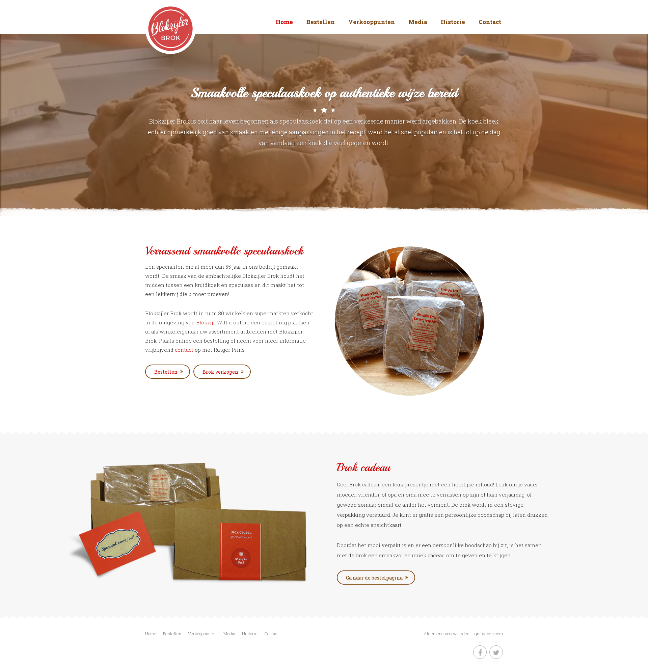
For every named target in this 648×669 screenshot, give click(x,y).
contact (185, 349)
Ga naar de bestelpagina (374, 577)
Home (284, 22)
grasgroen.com (489, 634)
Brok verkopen (220, 372)
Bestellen (320, 22)
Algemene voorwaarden (446, 634)
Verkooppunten (371, 22)
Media (417, 22)
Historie (453, 22)
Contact (490, 22)
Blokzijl (205, 322)
